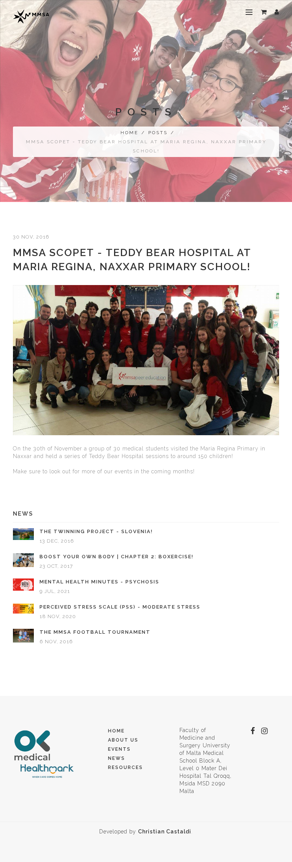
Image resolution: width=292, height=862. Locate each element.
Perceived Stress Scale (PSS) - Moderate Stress (120, 607)
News (116, 758)
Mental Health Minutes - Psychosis (99, 582)
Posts (158, 132)
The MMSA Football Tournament (95, 632)
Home (129, 132)
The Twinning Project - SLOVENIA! (96, 531)
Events (119, 749)
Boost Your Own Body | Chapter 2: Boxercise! (117, 556)
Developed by (145, 831)
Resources (125, 767)
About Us (123, 740)
